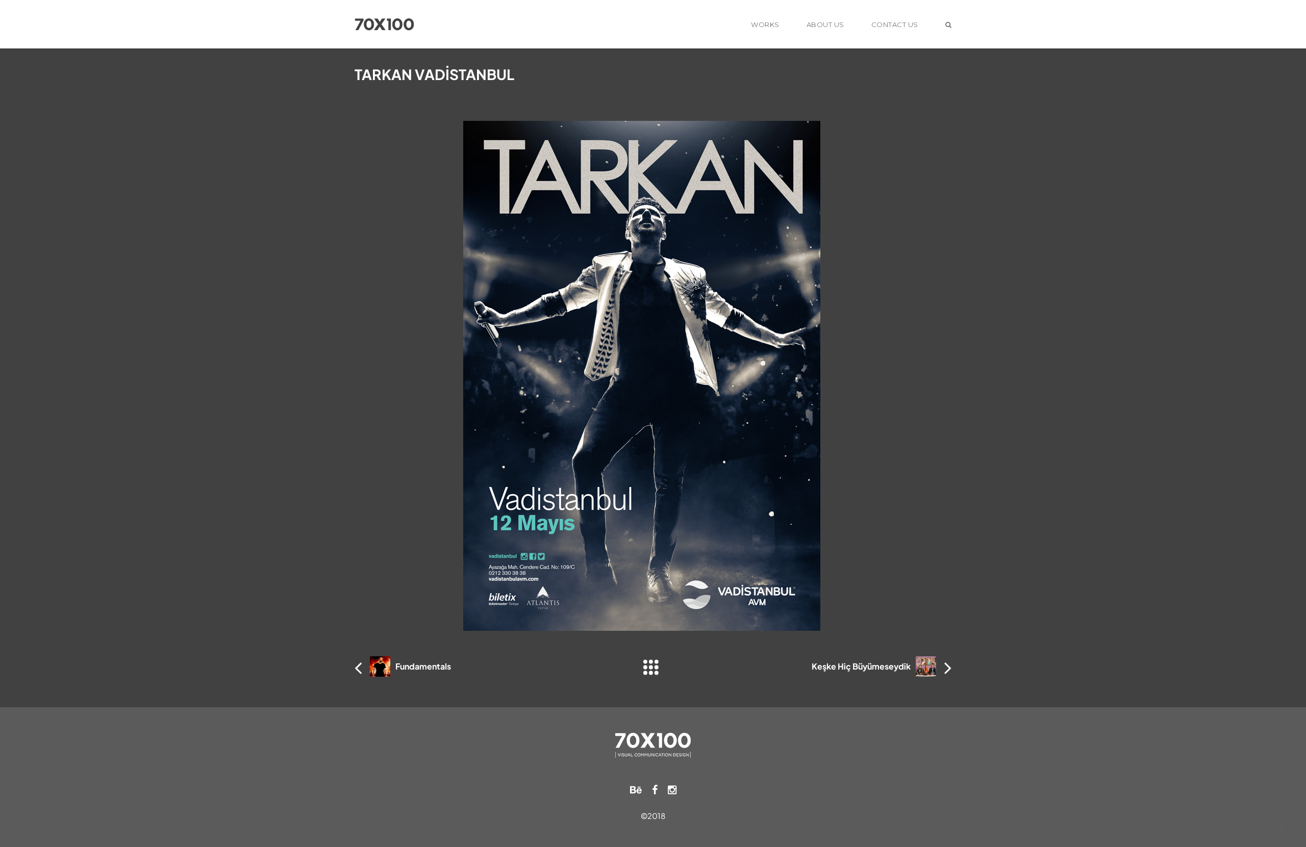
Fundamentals (423, 666)
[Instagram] (672, 789)
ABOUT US (825, 24)
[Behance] (636, 789)
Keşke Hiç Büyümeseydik (861, 666)
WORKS (765, 24)
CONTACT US (894, 24)
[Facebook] (655, 789)
